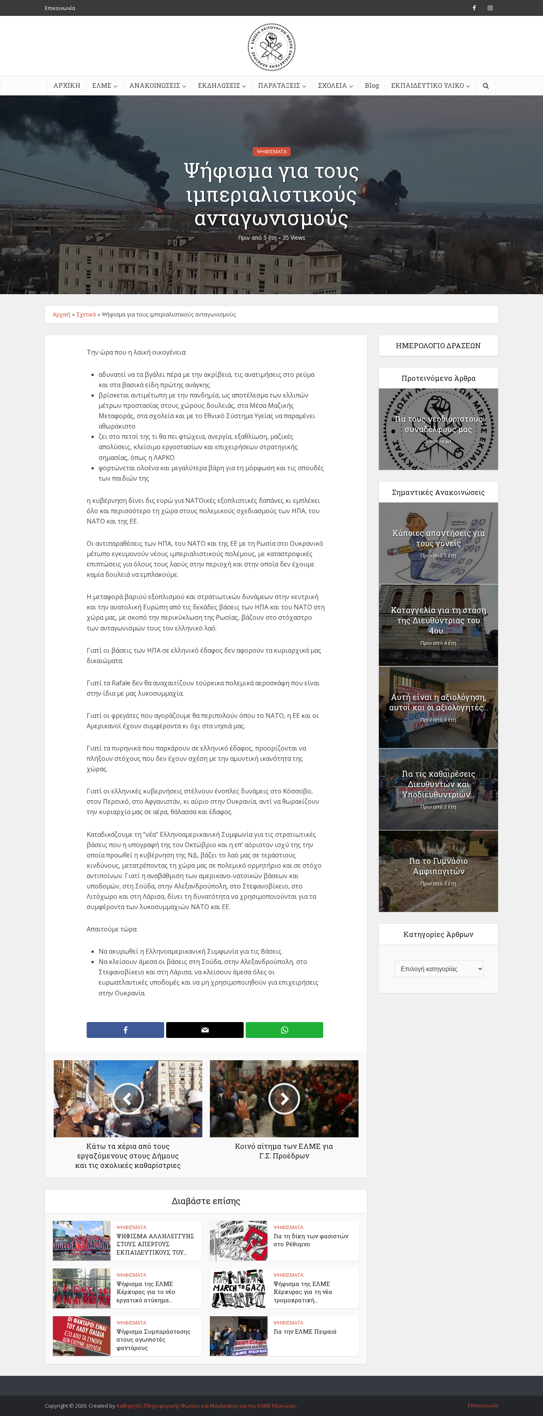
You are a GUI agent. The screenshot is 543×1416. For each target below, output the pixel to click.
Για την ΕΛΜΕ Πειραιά (305, 1331)
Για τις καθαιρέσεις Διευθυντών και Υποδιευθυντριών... (438, 783)
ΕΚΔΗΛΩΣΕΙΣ (219, 85)
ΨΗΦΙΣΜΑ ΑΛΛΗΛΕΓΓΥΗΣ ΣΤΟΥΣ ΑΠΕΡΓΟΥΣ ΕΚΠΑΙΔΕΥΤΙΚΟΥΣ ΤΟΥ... (155, 1244)
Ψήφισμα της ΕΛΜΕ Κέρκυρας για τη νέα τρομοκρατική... (302, 1292)
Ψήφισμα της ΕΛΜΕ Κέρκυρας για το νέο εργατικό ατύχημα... (145, 1292)
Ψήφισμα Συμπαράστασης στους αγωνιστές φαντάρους (153, 1339)
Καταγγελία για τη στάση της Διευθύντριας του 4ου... (438, 620)
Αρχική (61, 314)
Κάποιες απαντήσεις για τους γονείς (438, 538)
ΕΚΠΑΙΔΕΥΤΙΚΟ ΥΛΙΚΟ (427, 85)
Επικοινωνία (60, 8)
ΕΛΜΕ (101, 85)
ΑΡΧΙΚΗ (66, 85)
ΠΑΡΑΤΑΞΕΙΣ (279, 85)
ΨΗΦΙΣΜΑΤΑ (272, 151)
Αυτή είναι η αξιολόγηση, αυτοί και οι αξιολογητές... (438, 702)
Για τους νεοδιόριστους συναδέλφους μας (439, 423)
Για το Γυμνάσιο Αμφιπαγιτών (438, 865)
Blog (372, 85)
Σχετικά (86, 314)
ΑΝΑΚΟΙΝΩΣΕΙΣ (154, 85)
